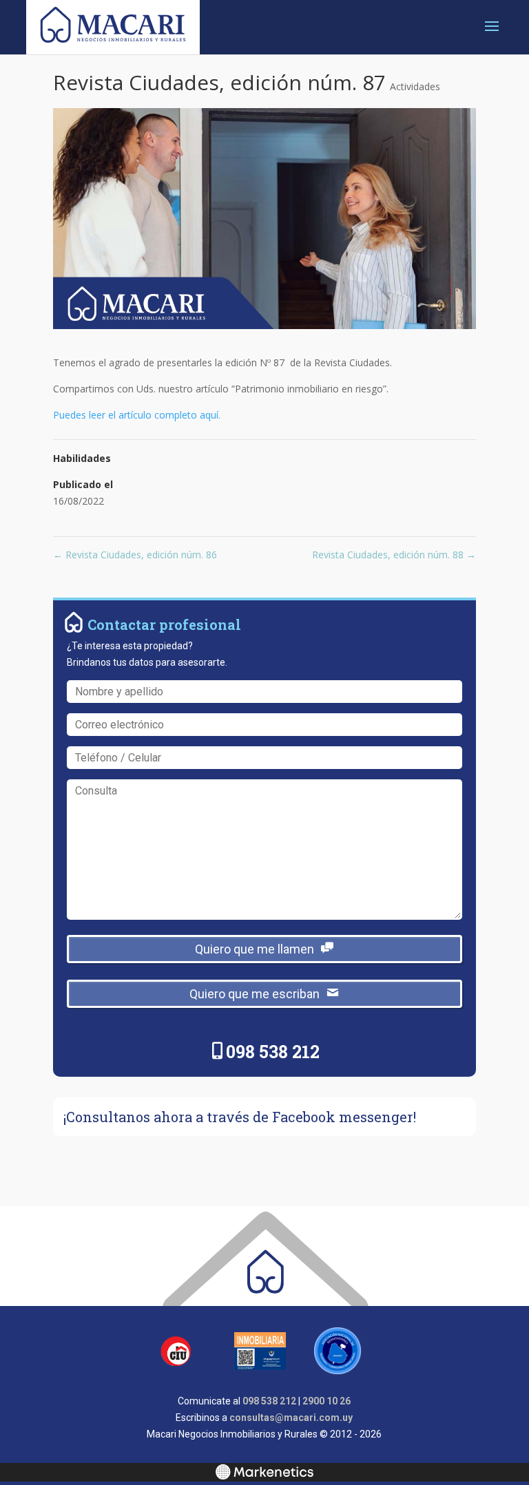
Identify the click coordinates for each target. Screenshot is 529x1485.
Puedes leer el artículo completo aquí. (136, 414)
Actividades (415, 86)
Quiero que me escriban (254, 994)
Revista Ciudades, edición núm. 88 (394, 554)
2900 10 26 (326, 1401)
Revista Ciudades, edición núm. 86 (135, 554)
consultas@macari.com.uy (291, 1417)
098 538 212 (273, 1051)
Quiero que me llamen (254, 949)
